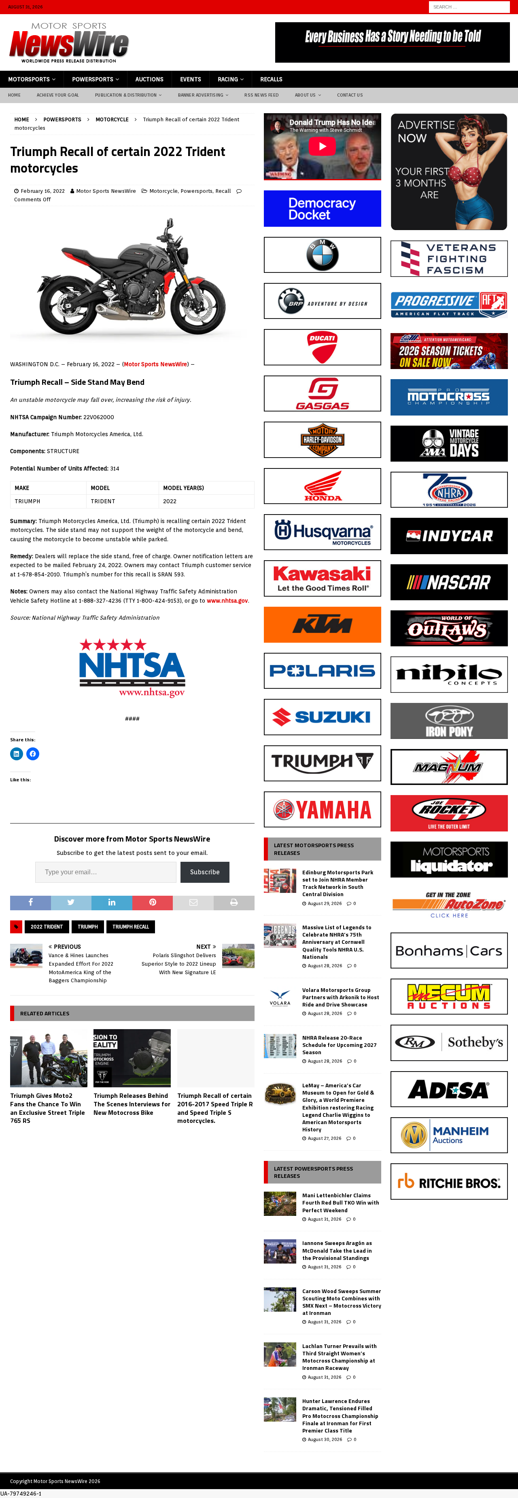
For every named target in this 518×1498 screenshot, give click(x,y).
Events (190, 79)
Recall (223, 191)
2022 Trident (47, 927)
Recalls (271, 79)
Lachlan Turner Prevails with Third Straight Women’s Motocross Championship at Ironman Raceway (339, 1357)
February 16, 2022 (43, 191)
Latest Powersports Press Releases (313, 1172)
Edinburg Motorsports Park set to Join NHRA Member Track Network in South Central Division (337, 883)
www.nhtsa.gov (227, 600)
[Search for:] (469, 6)
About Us (305, 95)
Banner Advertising (201, 95)
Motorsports (29, 79)
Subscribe (205, 872)
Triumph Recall (131, 927)
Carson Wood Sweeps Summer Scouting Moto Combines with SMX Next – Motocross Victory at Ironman (341, 1302)
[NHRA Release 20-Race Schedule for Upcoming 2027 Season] (280, 1046)
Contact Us (350, 95)
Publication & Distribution (126, 95)
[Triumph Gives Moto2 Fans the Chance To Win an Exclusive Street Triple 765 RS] (48, 1058)
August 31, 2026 (324, 1219)
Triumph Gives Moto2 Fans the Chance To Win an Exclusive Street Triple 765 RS (47, 1108)
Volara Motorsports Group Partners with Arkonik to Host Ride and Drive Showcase (340, 997)
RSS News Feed (261, 95)
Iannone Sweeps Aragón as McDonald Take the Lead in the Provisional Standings (337, 1250)
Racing (228, 79)
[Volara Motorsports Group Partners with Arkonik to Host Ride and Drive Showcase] (280, 998)
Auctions (149, 79)
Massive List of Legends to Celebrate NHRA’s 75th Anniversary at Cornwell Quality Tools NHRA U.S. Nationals (337, 942)
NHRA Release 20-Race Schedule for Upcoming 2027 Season (339, 1044)
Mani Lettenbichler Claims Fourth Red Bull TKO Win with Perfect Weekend (340, 1202)
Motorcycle (163, 191)
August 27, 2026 (324, 1138)
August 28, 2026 (325, 965)
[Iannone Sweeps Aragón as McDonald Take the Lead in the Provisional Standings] (280, 1251)
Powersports (92, 79)
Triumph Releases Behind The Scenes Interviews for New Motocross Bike (131, 1104)
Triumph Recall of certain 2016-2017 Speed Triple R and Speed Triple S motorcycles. (215, 1108)
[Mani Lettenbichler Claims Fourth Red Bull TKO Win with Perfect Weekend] (280, 1204)
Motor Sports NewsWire (106, 191)
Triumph (88, 927)
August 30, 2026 (325, 1439)
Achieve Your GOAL (58, 95)
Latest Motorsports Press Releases (314, 849)
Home (14, 95)
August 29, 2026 (325, 903)
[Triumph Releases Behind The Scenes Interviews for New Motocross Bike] (132, 1058)
